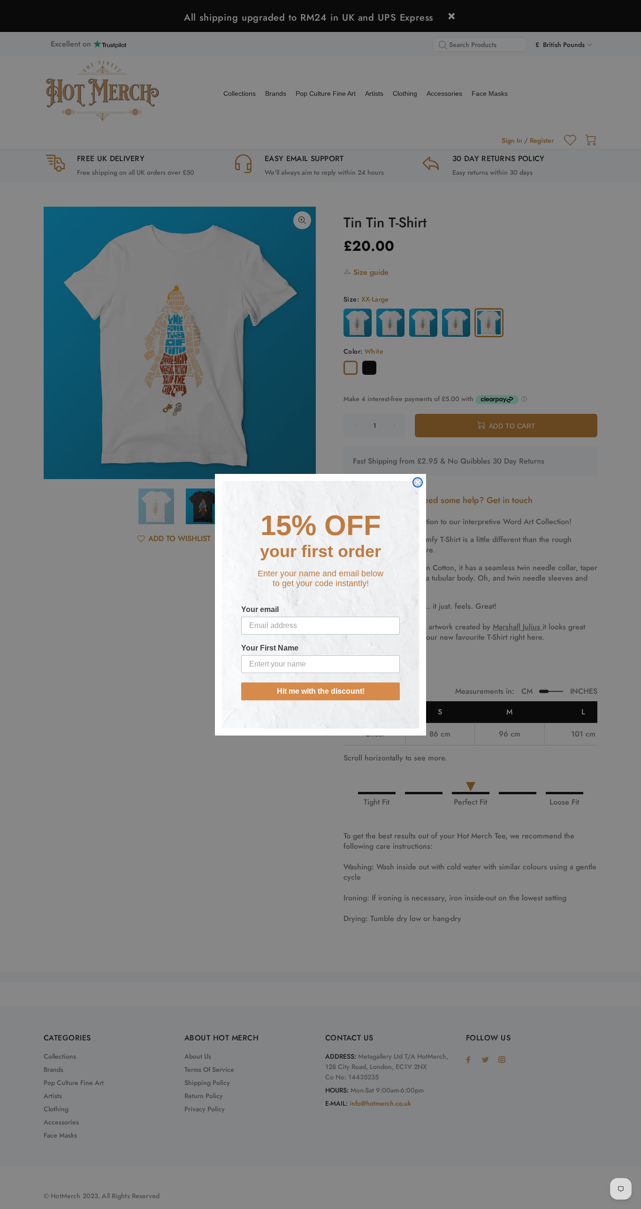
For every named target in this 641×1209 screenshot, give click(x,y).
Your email (260, 609)
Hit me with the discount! (321, 691)
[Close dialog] (417, 482)
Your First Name (269, 648)
